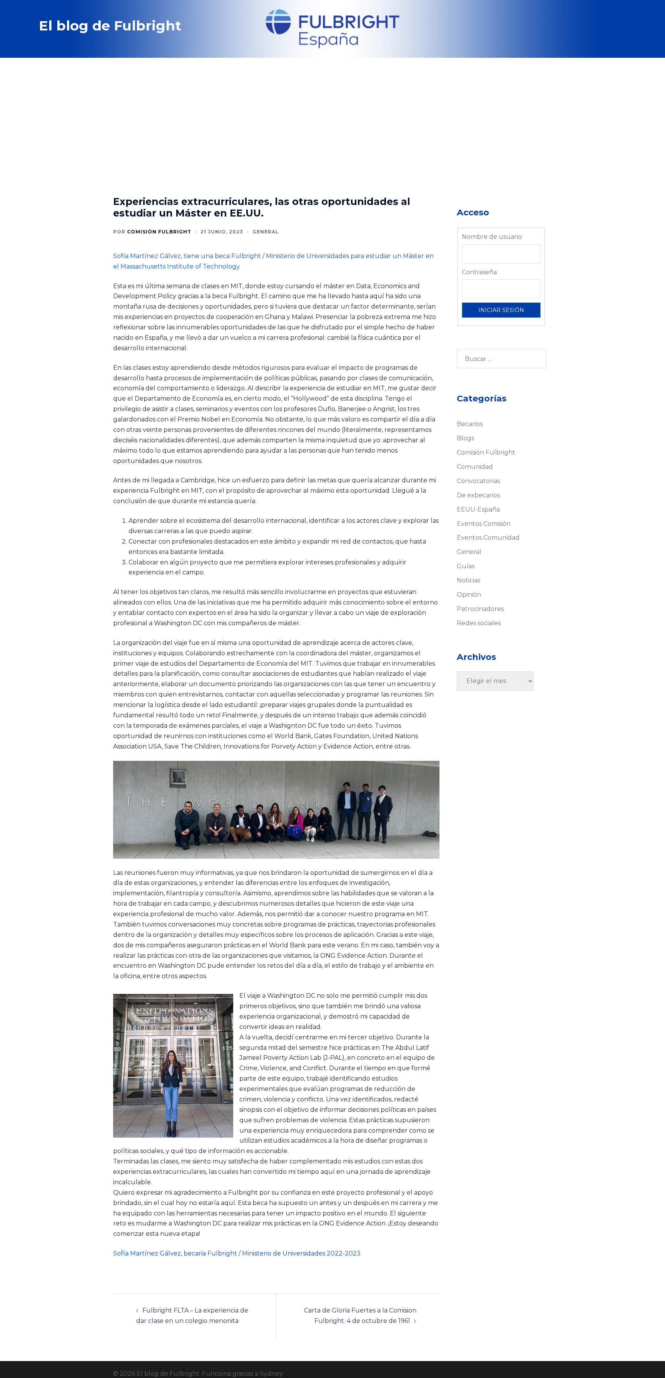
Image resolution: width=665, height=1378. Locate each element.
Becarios (470, 424)
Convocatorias (478, 481)
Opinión (469, 594)
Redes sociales (479, 623)
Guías (466, 566)
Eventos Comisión (484, 523)
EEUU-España (478, 509)
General (265, 232)
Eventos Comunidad (488, 537)
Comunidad (475, 466)
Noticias (468, 580)
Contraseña (479, 272)
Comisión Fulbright (159, 232)
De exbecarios (478, 495)
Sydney (271, 1373)
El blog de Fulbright (110, 25)
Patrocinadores (480, 609)
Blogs (465, 438)
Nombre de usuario (492, 236)
